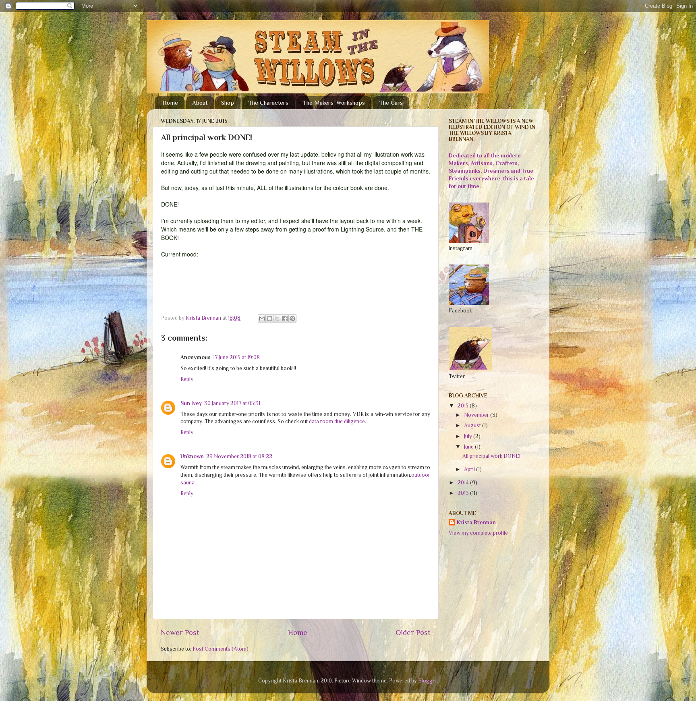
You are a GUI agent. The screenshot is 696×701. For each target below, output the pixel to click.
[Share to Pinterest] (292, 318)
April (470, 469)
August (473, 425)
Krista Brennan (476, 522)
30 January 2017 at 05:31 (232, 403)
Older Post (413, 632)
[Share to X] (277, 318)
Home (170, 102)
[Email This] (262, 318)
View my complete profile (478, 533)
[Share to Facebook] (285, 318)
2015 (464, 406)
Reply (186, 379)
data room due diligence (337, 421)
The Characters (268, 102)
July (468, 436)
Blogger (427, 681)
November (477, 415)
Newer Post (180, 632)
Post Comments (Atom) (221, 649)
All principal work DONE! (491, 456)
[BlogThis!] (269, 318)
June (469, 447)
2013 (464, 493)
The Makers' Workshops (333, 102)
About (199, 102)
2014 (464, 483)
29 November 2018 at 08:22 (239, 456)
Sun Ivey (191, 403)
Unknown (192, 456)
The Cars (391, 102)
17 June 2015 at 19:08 (236, 357)
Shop (227, 102)
